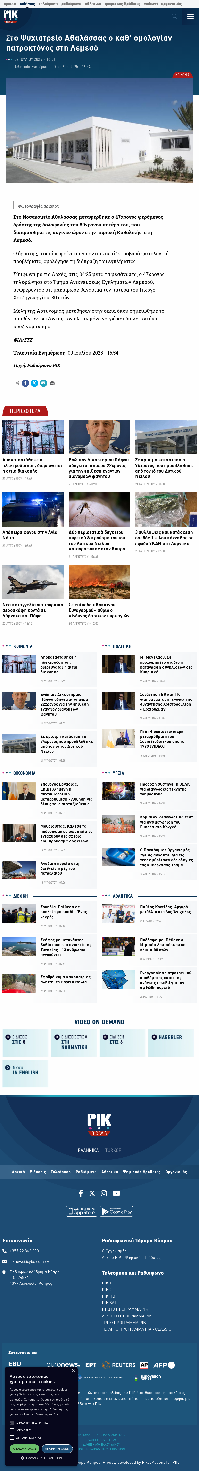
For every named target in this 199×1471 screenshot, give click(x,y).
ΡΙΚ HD (108, 1297)
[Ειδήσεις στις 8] (25, 1042)
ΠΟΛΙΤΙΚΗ (122, 646)
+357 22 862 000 (24, 1251)
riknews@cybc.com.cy (29, 1262)
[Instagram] (104, 1194)
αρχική (10, 4)
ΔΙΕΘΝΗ (20, 896)
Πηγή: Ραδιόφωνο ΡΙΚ (36, 365)
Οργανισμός (176, 1172)
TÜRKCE (113, 1150)
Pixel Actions (153, 1463)
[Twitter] (92, 1194)
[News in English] (25, 1073)
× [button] (73, 1371)
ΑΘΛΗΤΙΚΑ (123, 896)
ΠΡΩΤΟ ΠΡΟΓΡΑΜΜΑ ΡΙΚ (125, 1310)
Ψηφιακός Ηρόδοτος (142, 1172)
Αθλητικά (109, 1172)
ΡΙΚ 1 (107, 1283)
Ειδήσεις (38, 1172)
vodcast (151, 4)
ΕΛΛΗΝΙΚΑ (88, 1150)
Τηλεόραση (61, 1172)
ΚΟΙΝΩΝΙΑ (182, 75)
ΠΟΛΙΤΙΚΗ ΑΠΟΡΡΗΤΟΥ (101, 1440)
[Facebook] (82, 1194)
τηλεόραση (48, 4)
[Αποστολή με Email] (43, 383)
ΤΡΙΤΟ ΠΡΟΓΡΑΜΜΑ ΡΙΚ (124, 1323)
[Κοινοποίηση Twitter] (34, 383)
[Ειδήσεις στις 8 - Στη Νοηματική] (74, 1042)
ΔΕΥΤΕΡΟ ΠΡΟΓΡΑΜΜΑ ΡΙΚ (127, 1316)
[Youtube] (116, 1194)
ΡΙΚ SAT (109, 1303)
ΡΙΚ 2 (107, 1290)
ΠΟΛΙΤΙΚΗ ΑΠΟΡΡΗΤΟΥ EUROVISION (101, 1449)
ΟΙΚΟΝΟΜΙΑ (24, 773)
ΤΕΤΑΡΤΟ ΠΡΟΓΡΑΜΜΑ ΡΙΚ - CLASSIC (136, 1329)
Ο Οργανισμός (114, 1251)
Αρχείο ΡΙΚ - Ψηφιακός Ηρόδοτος (131, 1258)
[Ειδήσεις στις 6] (123, 1042)
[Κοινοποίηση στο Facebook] (25, 383)
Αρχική (18, 1172)
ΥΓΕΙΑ (118, 773)
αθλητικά (93, 4)
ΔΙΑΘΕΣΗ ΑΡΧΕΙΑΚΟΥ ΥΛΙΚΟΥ (101, 1444)
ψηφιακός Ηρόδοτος (122, 4)
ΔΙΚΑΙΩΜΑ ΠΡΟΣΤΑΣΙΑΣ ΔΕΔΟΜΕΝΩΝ (101, 1435)
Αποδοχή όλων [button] (24, 1448)
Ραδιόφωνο (86, 1172)
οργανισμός (171, 4)
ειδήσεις (27, 4)
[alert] (41, 1416)
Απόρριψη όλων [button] (57, 1448)
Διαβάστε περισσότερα (46, 1414)
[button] (12, 1423)
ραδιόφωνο (71, 4)
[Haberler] (171, 1042)
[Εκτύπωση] (52, 383)
